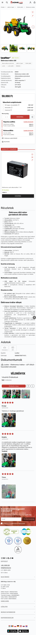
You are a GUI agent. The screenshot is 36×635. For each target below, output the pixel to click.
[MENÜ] (2, 2)
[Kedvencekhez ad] (32, 12)
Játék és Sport (19, 63)
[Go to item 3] (25, 394)
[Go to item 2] (16, 394)
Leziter (3, 66)
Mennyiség (5, 113)
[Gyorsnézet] (32, 157)
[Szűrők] (28, 386)
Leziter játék (11, 66)
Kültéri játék (28, 63)
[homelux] (17, 2)
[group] (5, 48)
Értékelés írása (14, 386)
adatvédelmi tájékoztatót (18, 523)
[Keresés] (6, 2)
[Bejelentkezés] (30, 2)
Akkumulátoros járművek (8, 63)
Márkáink (18, 66)
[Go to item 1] (6, 394)
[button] (34, 2)
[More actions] (34, 317)
